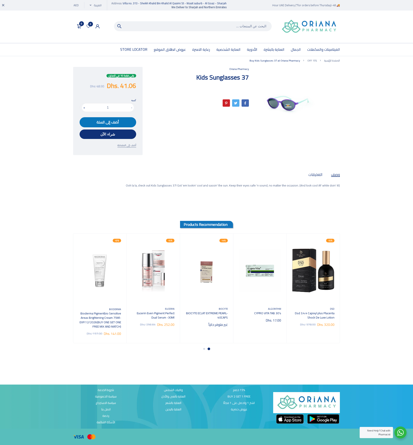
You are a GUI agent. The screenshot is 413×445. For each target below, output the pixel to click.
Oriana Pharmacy (239, 68)
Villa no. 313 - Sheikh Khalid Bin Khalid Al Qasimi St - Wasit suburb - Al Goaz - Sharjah (175, 3)
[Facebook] (245, 103)
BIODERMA (115, 309)
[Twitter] (235, 103)
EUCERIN (169, 308)
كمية (133, 100)
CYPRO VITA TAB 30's (267, 313)
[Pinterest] (226, 103)
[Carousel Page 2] (204, 349)
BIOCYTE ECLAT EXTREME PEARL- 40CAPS (207, 315)
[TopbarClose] (3, 5)
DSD (332, 308)
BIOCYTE (223, 308)
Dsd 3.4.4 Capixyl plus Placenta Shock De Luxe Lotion (314, 315)
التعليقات (315, 174)
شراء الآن (107, 134)
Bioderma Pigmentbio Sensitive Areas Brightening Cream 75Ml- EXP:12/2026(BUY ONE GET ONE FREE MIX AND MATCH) (100, 320)
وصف (335, 174)
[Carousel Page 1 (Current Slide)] (209, 349)
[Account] (97, 26)
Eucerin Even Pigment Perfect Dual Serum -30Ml (155, 315)
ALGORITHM (274, 308)
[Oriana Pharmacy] (309, 27)
